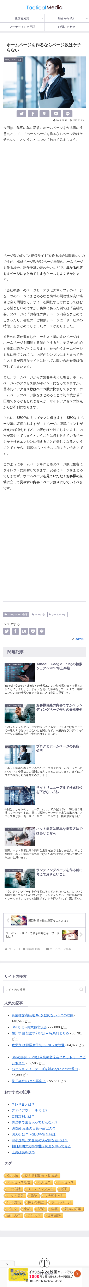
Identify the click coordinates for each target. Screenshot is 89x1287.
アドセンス (65, 1182)
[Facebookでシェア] (33, 113)
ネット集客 (15, 1195)
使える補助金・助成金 (41, 1175)
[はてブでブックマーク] (44, 113)
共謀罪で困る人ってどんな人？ (35, 1122)
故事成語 (54, 1215)
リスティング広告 (40, 1189)
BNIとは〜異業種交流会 (29, 1027)
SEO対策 (14, 1202)
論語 (34, 1195)
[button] (81, 989)
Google (12, 1175)
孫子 (64, 1189)
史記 (27, 1209)
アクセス (44, 1182)
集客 (54, 1209)
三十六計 (13, 1189)
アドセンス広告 (18, 1182)
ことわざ (34, 1215)
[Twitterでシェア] (21, 113)
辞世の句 (13, 1215)
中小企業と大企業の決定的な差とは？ (40, 1140)
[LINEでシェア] (68, 113)
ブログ (12, 1209)
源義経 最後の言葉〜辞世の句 (33, 1128)
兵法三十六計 (54, 1195)
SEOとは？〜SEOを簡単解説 (33, 1134)
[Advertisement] (44, 197)
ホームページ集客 (18, 614)
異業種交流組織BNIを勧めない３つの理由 (42, 1015)
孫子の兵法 (36, 1202)
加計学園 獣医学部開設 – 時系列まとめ (40, 1033)
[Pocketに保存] (56, 113)
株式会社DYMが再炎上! (29, 1081)
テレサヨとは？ (23, 1104)
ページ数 (40, 614)
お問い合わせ (44, 1273)
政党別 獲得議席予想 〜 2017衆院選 (38, 1045)
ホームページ (59, 614)
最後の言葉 (73, 1209)
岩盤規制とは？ (23, 1116)
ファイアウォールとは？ (30, 1110)
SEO (40, 1209)
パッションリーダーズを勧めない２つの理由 (45, 1069)
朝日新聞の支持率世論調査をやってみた (41, 1146)
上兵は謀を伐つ (23, 1152)
